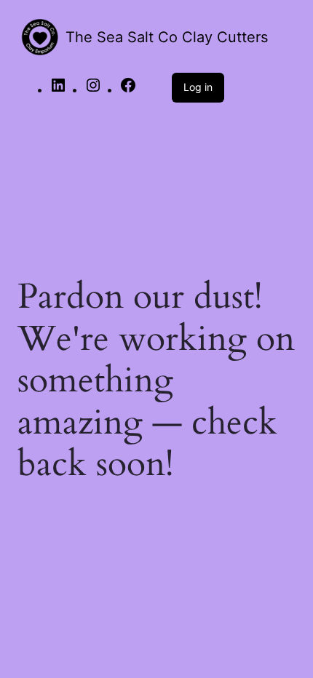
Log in (198, 87)
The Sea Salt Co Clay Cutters (167, 37)
